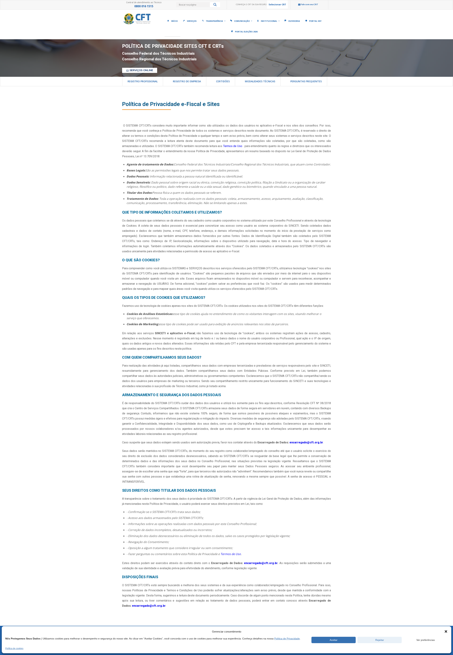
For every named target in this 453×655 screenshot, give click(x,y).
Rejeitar (379, 640)
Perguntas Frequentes (306, 81)
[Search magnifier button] (215, 5)
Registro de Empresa (187, 81)
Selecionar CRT (277, 4)
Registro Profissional (143, 81)
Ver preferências (425, 640)
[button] (446, 631)
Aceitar (333, 640)
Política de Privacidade (287, 638)
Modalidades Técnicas (260, 81)
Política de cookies (14, 648)
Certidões (223, 81)
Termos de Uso (233, 146)
